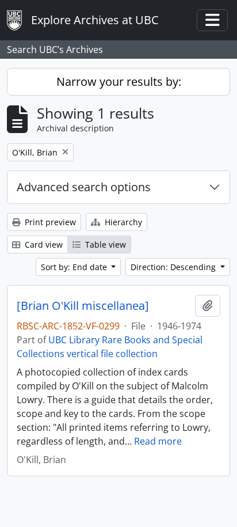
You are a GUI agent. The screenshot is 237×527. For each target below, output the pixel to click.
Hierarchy (122, 222)
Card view (42, 244)
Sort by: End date (75, 266)
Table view (104, 244)
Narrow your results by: (118, 81)
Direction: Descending (174, 266)
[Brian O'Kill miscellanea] (83, 306)
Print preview (49, 222)
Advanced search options (84, 187)
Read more (158, 441)
